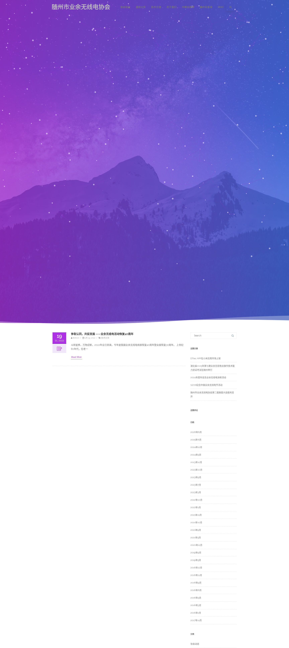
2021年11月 (196, 515)
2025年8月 (195, 439)
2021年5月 (195, 537)
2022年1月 (195, 507)
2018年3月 (195, 605)
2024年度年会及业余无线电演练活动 (208, 377)
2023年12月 (196, 462)
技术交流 (156, 7)
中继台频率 (188, 7)
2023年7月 (195, 485)
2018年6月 (196, 590)
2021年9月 (195, 530)
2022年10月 (196, 500)
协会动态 (125, 7)
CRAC (221, 7)
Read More (76, 357)
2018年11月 (196, 575)
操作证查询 (206, 7)
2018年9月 (195, 582)
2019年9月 (195, 552)
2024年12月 (196, 447)
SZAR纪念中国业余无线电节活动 (206, 385)
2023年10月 (196, 470)
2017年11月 (196, 620)
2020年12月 (196, 545)
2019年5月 (195, 560)
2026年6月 (196, 432)
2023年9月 (195, 477)
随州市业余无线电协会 (81, 7)
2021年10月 (196, 522)
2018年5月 (195, 597)
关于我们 (172, 7)
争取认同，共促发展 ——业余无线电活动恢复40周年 (102, 334)
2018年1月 (195, 613)
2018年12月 (196, 567)
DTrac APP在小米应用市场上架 (205, 358)
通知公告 (141, 7)
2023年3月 (195, 492)
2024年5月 (195, 454)
